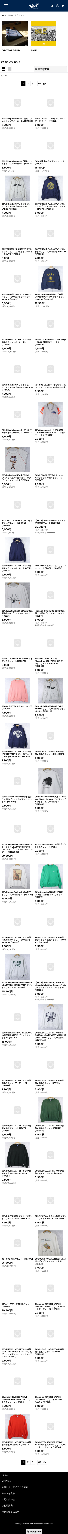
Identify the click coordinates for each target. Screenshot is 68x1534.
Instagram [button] (35, 1531)
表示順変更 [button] (43, 69)
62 (39, 83)
